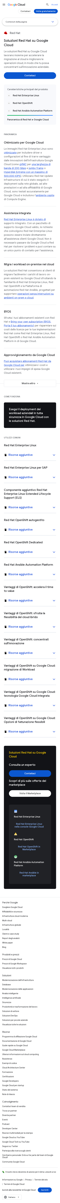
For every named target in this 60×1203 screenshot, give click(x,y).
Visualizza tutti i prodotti (13, 968)
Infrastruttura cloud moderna (15, 916)
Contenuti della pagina (16, 22)
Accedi (54, 4)
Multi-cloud (7, 920)
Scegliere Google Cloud (12, 907)
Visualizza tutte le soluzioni (14, 1024)
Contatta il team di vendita (13, 1106)
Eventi (5, 1120)
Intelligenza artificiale (11, 998)
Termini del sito (41, 1180)
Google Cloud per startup (13, 1085)
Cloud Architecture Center (13, 1068)
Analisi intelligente (10, 993)
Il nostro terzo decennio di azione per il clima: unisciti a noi (31, 1172)
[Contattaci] (30, 75)
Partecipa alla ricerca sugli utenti (16, 1151)
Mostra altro (28, 383)
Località (5, 929)
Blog (4, 947)
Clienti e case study (10, 934)
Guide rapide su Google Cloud (15, 1045)
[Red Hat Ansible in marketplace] (29, 874)
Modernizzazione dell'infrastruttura (18, 980)
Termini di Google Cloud (14, 1184)
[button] (30, 455)
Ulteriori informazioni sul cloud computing (20, 1054)
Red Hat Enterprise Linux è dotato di (25, 219)
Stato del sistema (10, 1090)
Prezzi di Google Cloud (12, 959)
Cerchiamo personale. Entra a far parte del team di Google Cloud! (27, 1156)
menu (4, 4)
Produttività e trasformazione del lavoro (19, 1007)
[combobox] (11, 1197)
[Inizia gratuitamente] (46, 11)
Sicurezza (6, 1002)
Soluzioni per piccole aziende (15, 1020)
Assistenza (7, 1059)
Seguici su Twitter (10, 1146)
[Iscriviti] (45, 1190)
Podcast (5, 1124)
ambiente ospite (45, 195)
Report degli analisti (11, 938)
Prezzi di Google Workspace (14, 964)
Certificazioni (8, 1076)
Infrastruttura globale (11, 925)
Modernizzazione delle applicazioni (17, 989)
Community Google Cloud (13, 1162)
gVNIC (23, 164)
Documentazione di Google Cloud (16, 1041)
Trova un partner (9, 1111)
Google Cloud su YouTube (13, 1137)
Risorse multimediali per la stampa (17, 1133)
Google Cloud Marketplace (13, 1050)
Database (6, 984)
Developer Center (10, 1128)
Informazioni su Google (12, 1180)
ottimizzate (10, 152)
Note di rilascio (8, 1094)
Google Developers (10, 1081)
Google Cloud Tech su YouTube (15, 1142)
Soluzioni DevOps (10, 1016)
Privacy (28, 1180)
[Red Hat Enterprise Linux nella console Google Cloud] (29, 825)
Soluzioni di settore (10, 1011)
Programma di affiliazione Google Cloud (19, 1036)
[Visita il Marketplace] (30, 793)
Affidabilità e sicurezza (12, 912)
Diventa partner (9, 1115)
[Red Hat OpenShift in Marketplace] (29, 848)
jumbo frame (36, 168)
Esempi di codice (9, 1063)
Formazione (7, 1072)
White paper (7, 943)
